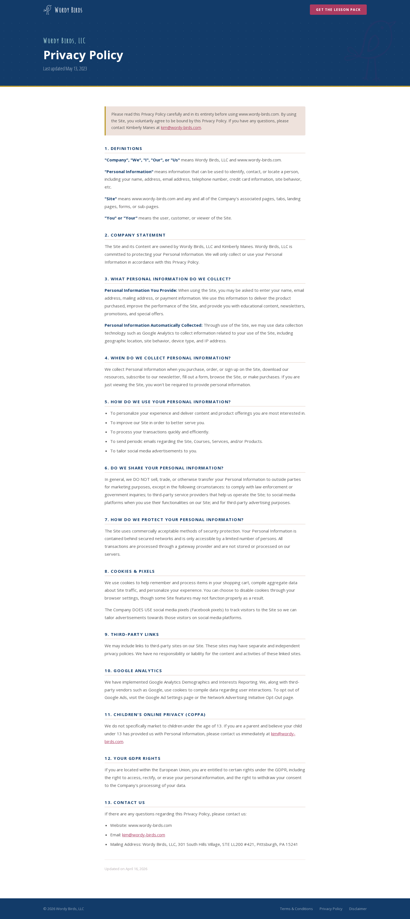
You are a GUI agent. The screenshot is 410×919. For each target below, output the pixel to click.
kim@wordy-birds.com (181, 127)
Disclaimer (358, 908)
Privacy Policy (331, 908)
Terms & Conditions (296, 908)
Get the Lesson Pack (338, 9)
